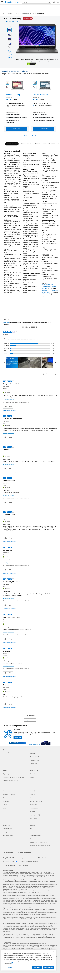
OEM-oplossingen (7, 832)
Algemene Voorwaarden (27, 858)
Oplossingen (6, 801)
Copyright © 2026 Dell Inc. (10, 858)
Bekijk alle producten (29, 135)
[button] (54, 2)
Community (33, 773)
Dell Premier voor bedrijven (24, 852)
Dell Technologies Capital (36, 801)
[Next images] (9, 46)
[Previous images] (9, 26)
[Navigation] (2, 2)
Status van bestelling (35, 756)
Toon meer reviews (30, 715)
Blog (31, 828)
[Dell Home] (3, 14)
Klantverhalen (33, 818)
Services (5, 804)
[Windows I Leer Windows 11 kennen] (17, 743)
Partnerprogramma (8, 835)
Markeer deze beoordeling (9, 410)
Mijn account (33, 753)
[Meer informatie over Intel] (45, 742)
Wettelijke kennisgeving (35, 835)
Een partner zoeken (7, 828)
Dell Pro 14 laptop (13, 95)
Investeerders (33, 804)
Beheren (10, 967)
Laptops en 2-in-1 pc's (12, 13)
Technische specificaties (12, 143)
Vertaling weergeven (8, 399)
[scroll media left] (4, 362)
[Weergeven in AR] (10, 56)
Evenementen (33, 832)
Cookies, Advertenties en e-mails (29, 861)
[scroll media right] (55, 362)
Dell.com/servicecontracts (20, 889)
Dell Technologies (8, 852)
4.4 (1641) (15, 21)
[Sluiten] (53, 951)
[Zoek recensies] (43, 374)
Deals (4, 808)
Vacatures (32, 797)
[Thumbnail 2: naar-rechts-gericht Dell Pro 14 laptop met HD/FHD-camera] (7, 87)
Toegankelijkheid (23, 865)
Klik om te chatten (41, 914)
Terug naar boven (29, 720)
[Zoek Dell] (49, 2)
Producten (5, 797)
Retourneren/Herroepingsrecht (10, 780)
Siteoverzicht (6, 753)
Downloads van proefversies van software (40, 845)
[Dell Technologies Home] (12, 2)
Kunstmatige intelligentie (9, 794)
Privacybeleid (42, 858)
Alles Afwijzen (37, 967)
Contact (32, 777)
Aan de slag (18, 737)
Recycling (32, 811)
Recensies (37, 143)
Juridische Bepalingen (9, 865)
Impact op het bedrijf (35, 815)
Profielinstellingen (34, 760)
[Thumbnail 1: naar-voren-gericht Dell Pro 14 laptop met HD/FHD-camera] (7, 82)
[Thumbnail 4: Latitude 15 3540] (9, 44)
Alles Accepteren (48, 967)
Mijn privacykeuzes (8, 861)
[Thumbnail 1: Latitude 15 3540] (9, 30)
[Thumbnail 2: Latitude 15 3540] (9, 35)
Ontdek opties (16, 128)
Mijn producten (33, 763)
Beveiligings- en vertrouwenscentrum (39, 842)
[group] (37, 39)
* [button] (11, 249)
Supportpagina (6, 773)
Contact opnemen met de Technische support (14, 777)
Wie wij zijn (32, 794)
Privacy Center (33, 838)
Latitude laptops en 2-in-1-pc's (27, 13)
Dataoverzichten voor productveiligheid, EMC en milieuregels (48, 286)
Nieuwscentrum (34, 808)
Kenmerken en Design (26, 143)
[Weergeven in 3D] (10, 51)
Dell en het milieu (46, 294)
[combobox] (36, 2)
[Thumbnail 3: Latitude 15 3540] (9, 39)
